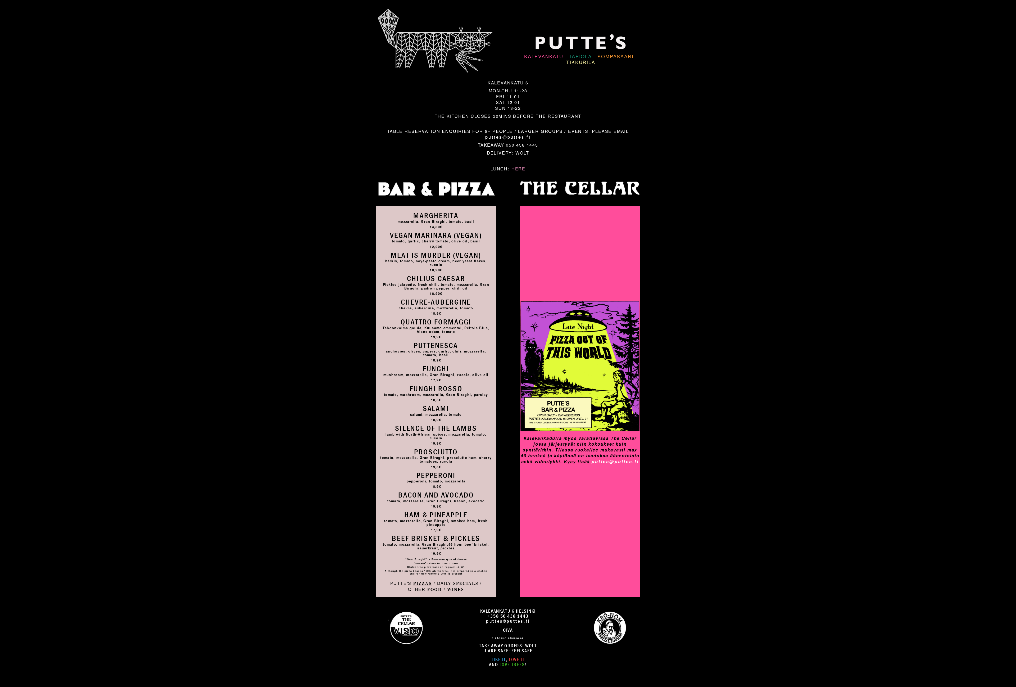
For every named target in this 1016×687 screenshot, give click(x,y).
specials (465, 583)
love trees (512, 664)
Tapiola (580, 56)
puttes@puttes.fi (508, 137)
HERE (518, 168)
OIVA (508, 630)
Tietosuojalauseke (508, 637)
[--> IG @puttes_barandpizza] (406, 626)
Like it (499, 659)
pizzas (422, 583)
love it (517, 659)
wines (455, 589)
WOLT (522, 153)
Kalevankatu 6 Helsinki (508, 611)
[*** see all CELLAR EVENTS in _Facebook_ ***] (580, 291)
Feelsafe (521, 651)
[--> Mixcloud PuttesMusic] (610, 626)
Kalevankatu (543, 56)
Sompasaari (615, 56)
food (434, 589)
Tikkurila (580, 61)
